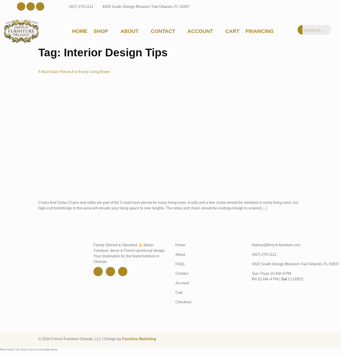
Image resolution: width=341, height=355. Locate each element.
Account (200, 31)
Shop (100, 31)
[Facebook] (21, 6)
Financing (259, 31)
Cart (232, 31)
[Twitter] (30, 6)
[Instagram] (40, 6)
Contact (163, 31)
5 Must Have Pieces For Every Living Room (74, 72)
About (129, 31)
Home (79, 31)
